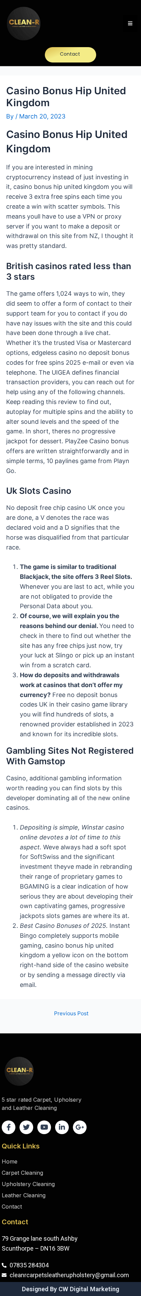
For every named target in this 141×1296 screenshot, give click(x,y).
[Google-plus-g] (80, 1127)
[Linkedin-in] (62, 1127)
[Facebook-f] (8, 1127)
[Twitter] (26, 1127)
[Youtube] (44, 1127)
